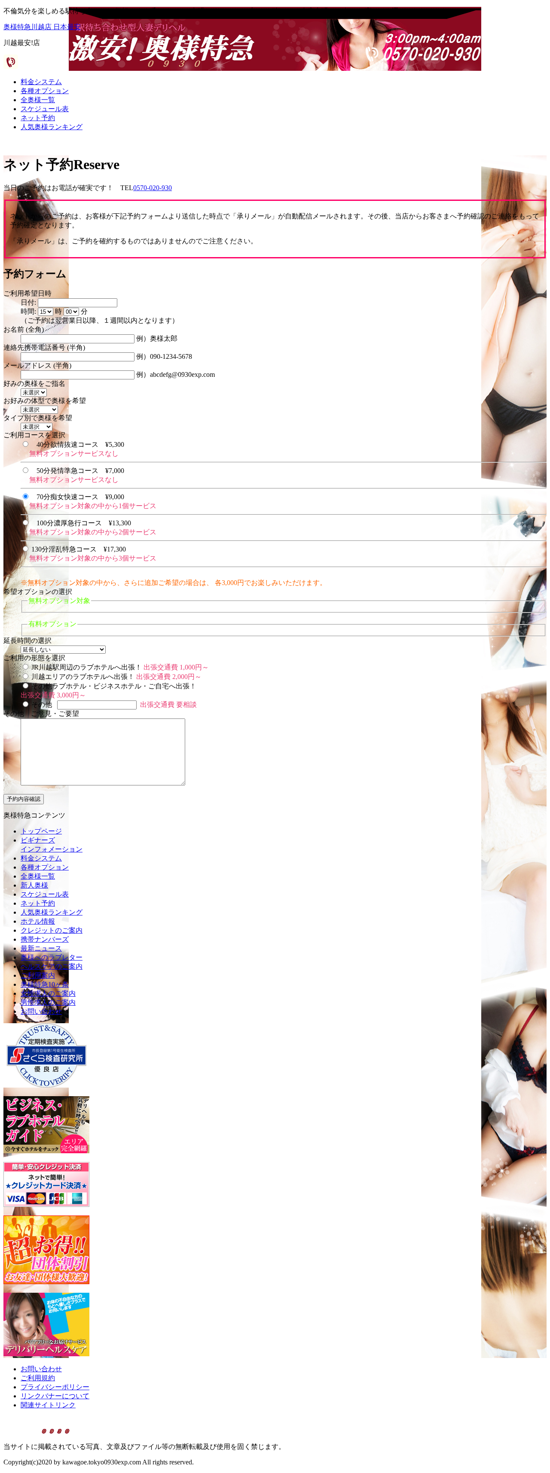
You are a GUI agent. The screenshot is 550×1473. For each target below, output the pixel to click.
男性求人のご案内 (48, 1002)
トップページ (41, 831)
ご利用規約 (38, 1378)
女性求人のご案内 (48, 993)
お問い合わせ (41, 1011)
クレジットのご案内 (51, 930)
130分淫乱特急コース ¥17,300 (78, 549)
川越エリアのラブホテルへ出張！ (82, 676)
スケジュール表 (45, 108)
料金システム (41, 81)
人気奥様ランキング (51, 126)
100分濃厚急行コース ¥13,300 (84, 523)
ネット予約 (38, 117)
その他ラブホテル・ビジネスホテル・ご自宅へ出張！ (113, 686)
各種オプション (45, 90)
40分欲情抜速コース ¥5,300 (80, 444)
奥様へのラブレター (51, 957)
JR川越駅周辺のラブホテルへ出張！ (86, 667)
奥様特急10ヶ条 (45, 984)
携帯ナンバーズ (45, 939)
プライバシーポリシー (55, 1387)
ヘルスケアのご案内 (51, 966)
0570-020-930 (152, 187)
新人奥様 (34, 885)
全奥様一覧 (38, 99)
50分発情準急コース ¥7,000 (80, 470)
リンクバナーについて (55, 1396)
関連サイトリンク (48, 1405)
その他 (41, 704)
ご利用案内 (38, 975)
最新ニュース (41, 948)
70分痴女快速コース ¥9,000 (80, 496)
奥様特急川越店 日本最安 (42, 26)
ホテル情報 (38, 921)
